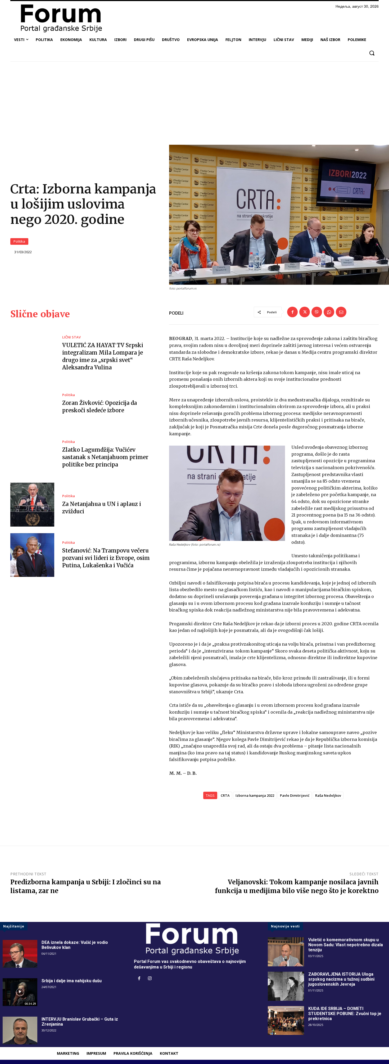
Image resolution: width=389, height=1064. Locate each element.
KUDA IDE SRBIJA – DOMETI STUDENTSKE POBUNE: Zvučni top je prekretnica (344, 1013)
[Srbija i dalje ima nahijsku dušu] (20, 992)
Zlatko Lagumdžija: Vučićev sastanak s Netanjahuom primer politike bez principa (105, 457)
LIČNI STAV (71, 337)
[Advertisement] (194, 105)
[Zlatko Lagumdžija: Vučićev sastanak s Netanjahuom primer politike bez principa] (32, 454)
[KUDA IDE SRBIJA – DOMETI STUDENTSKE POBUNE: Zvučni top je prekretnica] (286, 1020)
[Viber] (316, 312)
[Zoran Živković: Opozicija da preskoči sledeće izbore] (32, 404)
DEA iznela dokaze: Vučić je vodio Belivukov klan (75, 945)
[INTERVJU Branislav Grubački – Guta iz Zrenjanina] (20, 1030)
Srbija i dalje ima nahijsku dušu (72, 980)
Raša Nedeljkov (328, 795)
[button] (372, 53)
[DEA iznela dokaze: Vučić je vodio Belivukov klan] (20, 954)
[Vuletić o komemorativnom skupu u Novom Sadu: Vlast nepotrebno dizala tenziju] (286, 951)
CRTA (225, 795)
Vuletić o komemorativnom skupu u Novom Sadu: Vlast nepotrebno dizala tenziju (345, 944)
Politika (19, 241)
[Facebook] (292, 312)
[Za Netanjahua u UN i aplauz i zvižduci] (32, 505)
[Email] (341, 312)
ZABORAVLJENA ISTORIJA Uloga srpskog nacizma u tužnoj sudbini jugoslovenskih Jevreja (341, 979)
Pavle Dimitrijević (294, 795)
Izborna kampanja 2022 (255, 795)
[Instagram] (149, 979)
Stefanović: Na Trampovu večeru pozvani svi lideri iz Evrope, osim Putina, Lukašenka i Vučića (106, 558)
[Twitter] (304, 312)
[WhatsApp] (329, 312)
